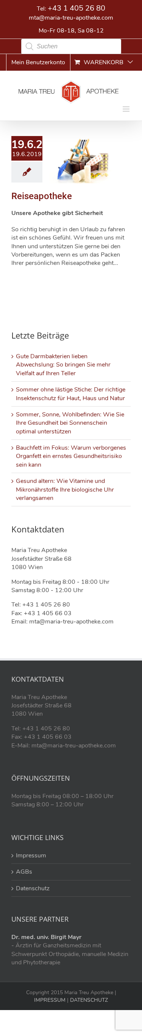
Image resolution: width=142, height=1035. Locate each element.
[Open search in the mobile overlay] (71, 46)
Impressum (31, 855)
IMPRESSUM (50, 1000)
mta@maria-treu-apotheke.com (71, 18)
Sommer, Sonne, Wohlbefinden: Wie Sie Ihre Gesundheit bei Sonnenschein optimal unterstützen (70, 423)
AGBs (24, 872)
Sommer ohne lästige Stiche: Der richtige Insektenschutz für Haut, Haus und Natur (70, 393)
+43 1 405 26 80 (76, 8)
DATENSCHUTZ (88, 1000)
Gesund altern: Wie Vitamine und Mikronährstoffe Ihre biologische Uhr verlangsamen (65, 489)
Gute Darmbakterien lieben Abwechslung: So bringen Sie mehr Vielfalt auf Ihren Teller (63, 364)
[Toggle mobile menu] (127, 109)
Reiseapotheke (41, 196)
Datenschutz (33, 888)
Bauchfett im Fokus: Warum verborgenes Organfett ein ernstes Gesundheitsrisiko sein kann (71, 456)
